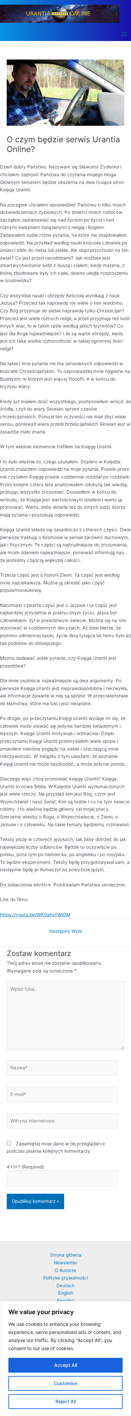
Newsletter (65, 1262)
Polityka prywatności (65, 1277)
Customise (65, 1383)
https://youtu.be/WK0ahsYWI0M (35, 914)
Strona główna (65, 1255)
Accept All (65, 1365)
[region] (65, 1358)
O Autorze (65, 1270)
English (65, 1293)
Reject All (65, 1401)
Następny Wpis (65, 931)
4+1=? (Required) (25, 1167)
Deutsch (65, 1285)
